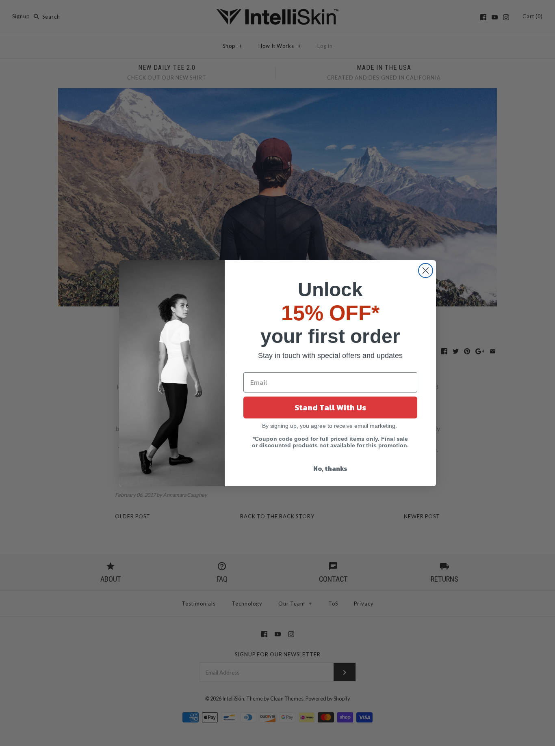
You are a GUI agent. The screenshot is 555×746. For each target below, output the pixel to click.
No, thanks (330, 468)
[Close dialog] (425, 270)
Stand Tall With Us (330, 407)
